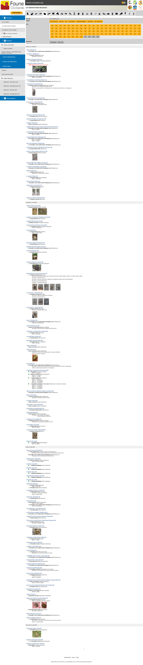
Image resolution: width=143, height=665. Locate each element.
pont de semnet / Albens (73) (33, 181)
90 (60, 36)
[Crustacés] (112, 14)
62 (126, 31)
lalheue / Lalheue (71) (31, 170)
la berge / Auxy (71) (31, 594)
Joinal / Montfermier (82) (32, 412)
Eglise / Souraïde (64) (31, 395)
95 (81, 36)
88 (52, 36)
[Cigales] (74, 14)
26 (60, 28)
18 (122, 25)
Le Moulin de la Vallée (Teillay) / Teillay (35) (36, 537)
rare (66, 21)
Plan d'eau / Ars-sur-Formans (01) (34, 450)
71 (72, 34)
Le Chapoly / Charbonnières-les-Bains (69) (36, 166)
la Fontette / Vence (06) (31, 463)
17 (118, 25)
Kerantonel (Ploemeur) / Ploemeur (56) (35, 563)
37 (114, 28)
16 (114, 25)
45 (56, 31)
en (124, 2)
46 (60, 31)
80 (110, 34)
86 (135, 34)
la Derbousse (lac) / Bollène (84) (33, 419)
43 (139, 28)
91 (64, 36)
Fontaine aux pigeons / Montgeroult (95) (35, 197)
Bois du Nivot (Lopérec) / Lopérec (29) (35, 525)
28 (68, 28)
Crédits (77, 657)
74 (85, 34)
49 (72, 31)
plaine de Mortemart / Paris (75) (33, 613)
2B (81, 28)
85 (130, 34)
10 (89, 25)
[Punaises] (79, 14)
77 (97, 34)
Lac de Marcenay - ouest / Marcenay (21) (36, 508)
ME (93, 36)
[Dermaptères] (129, 14)
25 (56, 28)
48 (68, 31)
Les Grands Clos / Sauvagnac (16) (34, 83)
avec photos (53, 42)
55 (97, 31)
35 (106, 28)
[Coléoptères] (83, 14)
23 (139, 25)
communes (90, 21)
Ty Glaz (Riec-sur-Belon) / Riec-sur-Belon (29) (37, 331)
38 (118, 28)
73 (81, 34)
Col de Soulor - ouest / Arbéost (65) (34, 404)
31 (89, 28)
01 (52, 25)
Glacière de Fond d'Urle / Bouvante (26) (35, 115)
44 (52, 31)
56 (101, 31)
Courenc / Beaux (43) (31, 550)
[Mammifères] (32, 14)
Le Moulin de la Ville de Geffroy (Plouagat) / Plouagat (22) (39, 516)
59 (114, 31)
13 (101, 25)
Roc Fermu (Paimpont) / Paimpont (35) (35, 143)
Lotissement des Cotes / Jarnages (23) (35, 98)
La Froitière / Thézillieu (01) (32, 53)
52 (85, 31)
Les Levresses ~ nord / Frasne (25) (34, 307)
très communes (98, 21)
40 (126, 28)
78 (101, 34)
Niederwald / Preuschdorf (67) (33, 589)
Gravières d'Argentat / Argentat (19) (34, 262)
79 (106, 34)
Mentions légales (67, 657)
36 (110, 28)
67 (56, 34)
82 (118, 34)
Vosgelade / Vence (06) (31, 479)
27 (64, 28)
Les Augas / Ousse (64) (31, 400)
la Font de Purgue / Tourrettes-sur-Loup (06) (36, 225)
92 (68, 36)
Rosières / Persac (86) (31, 441)
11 (93, 25)
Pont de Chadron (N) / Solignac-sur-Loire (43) (37, 162)
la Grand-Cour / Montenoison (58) (34, 567)
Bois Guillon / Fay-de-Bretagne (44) (34, 340)
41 (130, 28)
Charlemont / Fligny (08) (32, 483)
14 (106, 25)
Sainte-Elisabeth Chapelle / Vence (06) (35, 475)
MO (98, 36)
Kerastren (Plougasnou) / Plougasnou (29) (36, 118)
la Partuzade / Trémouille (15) (33, 496)
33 (97, 28)
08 (81, 25)
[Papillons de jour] (53, 14)
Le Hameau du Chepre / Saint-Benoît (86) (36, 429)
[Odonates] (49, 14)
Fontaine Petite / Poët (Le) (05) (33, 205)
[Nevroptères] (87, 14)
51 (81, 31)
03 (60, 25)
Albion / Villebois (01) (31, 49)
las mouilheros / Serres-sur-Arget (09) (35, 490)
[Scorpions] (104, 14)
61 (122, 31)
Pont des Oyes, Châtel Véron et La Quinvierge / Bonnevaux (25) (41, 520)
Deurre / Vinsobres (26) (31, 320)
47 (64, 31)
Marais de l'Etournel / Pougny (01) (34, 59)
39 (122, 28)
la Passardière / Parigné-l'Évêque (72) (35, 408)
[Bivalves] (121, 14)
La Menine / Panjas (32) (31, 122)
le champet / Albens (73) (32, 176)
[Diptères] (91, 14)
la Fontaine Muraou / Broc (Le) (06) (34, 221)
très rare (61, 21)
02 (56, 25)
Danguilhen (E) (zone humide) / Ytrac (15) (36, 246)
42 (135, 28)
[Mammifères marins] (36, 14)
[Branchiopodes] (125, 14)
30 (85, 28)
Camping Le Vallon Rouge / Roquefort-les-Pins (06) (38, 217)
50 (77, 31)
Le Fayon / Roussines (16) (32, 250)
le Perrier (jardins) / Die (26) (32, 325)
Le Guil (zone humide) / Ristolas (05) (34, 63)
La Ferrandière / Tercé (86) (32, 424)
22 (135, 25)
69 (64, 34)
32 (93, 28)
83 (122, 34)
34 (101, 28)
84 (126, 34)
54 (93, 31)
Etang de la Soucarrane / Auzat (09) (34, 639)
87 (139, 34)
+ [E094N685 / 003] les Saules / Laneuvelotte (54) (37, 555)
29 (72, 28)
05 (68, 25)
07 (77, 25)
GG (85, 36)
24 (52, 28)
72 (77, 34)
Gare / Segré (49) (30, 363)
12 (97, 25)
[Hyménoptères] (66, 14)
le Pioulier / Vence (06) (31, 471)
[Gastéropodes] (117, 14)
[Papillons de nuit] (57, 14)
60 (118, 31)
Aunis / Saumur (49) (31, 349)
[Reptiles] (40, 14)
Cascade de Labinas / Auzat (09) (34, 628)
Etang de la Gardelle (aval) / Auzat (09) (35, 643)
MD (89, 36)
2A (77, 28)
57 (106, 31)
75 (89, 34)
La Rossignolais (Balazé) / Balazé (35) (35, 132)
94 (77, 36)
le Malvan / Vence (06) (31, 467)
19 (126, 25)
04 (64, 25)
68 (60, 34)
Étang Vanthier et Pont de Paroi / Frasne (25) (36, 273)
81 (114, 34)
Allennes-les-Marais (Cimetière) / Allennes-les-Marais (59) (40, 391)
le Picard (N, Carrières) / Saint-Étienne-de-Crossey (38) (39, 147)
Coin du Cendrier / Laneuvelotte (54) (34, 559)
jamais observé (54, 21)
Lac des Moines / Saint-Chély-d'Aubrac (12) (36, 79)
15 (110, 25)
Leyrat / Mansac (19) (31, 500)
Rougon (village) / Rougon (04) (33, 458)
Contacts (73, 657)
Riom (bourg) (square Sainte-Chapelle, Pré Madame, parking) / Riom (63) (43, 580)
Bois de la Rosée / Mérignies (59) (34, 573)
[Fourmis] (134, 14)
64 (135, 31)
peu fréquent (72, 21)
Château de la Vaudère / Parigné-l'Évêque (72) (37, 598)
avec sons (60, 42)
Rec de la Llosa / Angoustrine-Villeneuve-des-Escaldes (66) (40, 585)
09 (85, 25)
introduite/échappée (81, 21)
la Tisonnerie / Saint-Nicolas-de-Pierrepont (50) (37, 370)
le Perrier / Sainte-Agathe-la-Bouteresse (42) (36, 151)
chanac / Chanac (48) (31, 345)
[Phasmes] (95, 14)
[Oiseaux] (28, 14)
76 (93, 34)
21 (130, 25)
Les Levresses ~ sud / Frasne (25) (34, 102)
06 (72, 25)
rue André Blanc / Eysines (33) (33, 336)
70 (68, 34)
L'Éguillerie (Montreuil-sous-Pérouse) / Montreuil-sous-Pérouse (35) (42, 126)
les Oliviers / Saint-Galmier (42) (33, 546)
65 (139, 31)
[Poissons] (108, 14)
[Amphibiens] (45, 14)
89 (56, 36)
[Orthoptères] (62, 14)
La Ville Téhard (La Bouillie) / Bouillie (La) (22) (37, 512)
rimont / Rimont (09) (31, 230)
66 (52, 34)
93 (72, 36)
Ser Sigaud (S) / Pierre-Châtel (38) (34, 542)
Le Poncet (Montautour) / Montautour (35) (36, 137)
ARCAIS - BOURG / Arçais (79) (33, 617)
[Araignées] (100, 14)
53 (89, 31)
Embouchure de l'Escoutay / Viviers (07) (35, 74)
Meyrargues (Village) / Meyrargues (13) (35, 242)
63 (130, 31)
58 (110, 31)
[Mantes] (70, 14)
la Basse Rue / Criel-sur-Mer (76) (34, 185)
